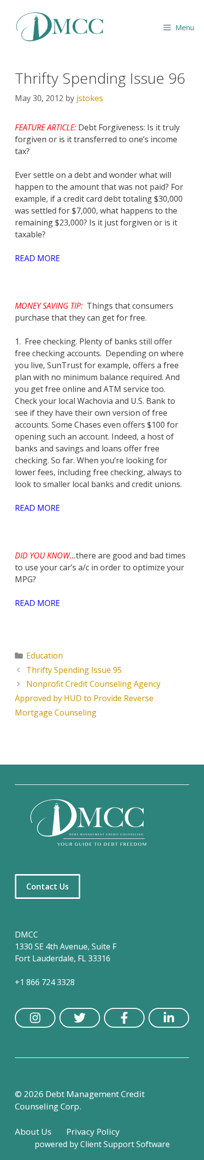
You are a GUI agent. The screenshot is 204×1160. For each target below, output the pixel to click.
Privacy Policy (93, 1131)
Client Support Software (125, 1144)
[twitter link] (79, 1018)
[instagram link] (35, 1018)
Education (44, 655)
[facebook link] (124, 1018)
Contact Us (47, 886)
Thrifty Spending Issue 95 (74, 669)
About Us (33, 1131)
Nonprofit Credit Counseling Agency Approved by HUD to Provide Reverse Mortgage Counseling (87, 698)
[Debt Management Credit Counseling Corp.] (65, 27)
